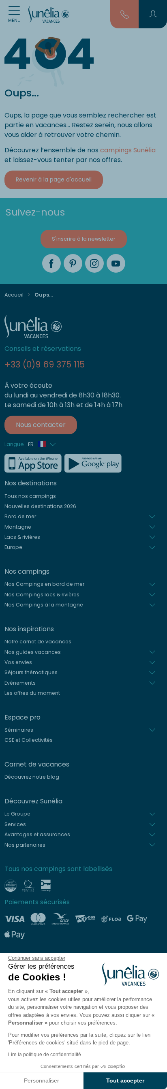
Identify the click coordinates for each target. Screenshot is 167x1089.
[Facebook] (51, 263)
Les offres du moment (32, 693)
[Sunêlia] (48, 14)
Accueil (14, 294)
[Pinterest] (73, 263)
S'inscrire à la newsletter (84, 238)
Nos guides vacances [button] (32, 652)
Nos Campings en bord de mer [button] (44, 584)
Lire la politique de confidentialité (44, 1054)
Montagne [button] (17, 526)
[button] (153, 14)
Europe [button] (13, 547)
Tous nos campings (30, 496)
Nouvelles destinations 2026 (40, 506)
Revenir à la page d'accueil (54, 179)
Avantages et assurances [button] (37, 834)
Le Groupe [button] (17, 813)
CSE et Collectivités (28, 740)
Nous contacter (41, 424)
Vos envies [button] (18, 662)
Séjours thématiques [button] (31, 672)
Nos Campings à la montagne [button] (43, 604)
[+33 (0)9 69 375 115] (124, 14)
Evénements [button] (20, 682)
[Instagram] (94, 263)
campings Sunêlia (128, 150)
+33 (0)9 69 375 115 (44, 364)
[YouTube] (116, 263)
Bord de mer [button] (20, 516)
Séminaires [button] (18, 729)
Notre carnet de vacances (37, 641)
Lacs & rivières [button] (22, 537)
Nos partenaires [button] (24, 844)
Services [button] (15, 824)
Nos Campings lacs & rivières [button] (41, 594)
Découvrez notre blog (31, 776)
